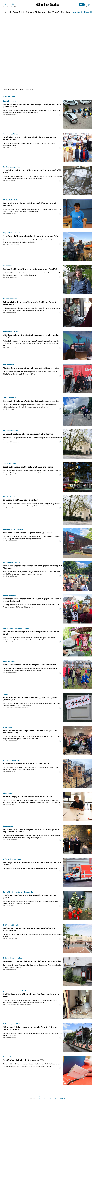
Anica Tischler (23, 708)
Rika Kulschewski (11, 115)
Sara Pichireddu (11, 708)
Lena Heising (10, 906)
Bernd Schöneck (11, 475)
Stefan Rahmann (11, 840)
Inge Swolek (10, 804)
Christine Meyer (11, 1004)
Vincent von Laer (11, 939)
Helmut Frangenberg (13, 442)
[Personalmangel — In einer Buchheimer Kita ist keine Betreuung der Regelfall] (77, 279)
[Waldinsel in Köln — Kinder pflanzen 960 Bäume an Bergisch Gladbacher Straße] (77, 674)
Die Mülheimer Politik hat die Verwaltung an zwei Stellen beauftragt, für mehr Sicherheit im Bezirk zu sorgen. (32, 1034)
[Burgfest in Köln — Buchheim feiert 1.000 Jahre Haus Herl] (77, 510)
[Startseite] (47, 4)
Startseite (6, 90)
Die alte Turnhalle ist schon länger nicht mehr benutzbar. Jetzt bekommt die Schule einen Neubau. (32, 935)
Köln (13, 90)
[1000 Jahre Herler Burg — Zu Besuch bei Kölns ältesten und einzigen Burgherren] (77, 444)
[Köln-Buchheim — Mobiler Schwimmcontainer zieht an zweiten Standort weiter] (77, 378)
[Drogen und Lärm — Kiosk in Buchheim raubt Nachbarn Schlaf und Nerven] (77, 477)
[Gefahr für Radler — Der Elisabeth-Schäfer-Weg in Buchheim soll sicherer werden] (77, 411)
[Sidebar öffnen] (5, 12)
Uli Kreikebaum (11, 147)
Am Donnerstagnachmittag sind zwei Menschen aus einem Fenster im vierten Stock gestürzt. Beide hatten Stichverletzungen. (30, 902)
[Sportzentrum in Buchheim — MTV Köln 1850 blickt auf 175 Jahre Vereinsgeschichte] (77, 543)
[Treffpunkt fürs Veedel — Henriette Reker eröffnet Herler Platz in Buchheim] (77, 773)
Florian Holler (10, 180)
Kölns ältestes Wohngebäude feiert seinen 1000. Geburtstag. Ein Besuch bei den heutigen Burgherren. (32, 439)
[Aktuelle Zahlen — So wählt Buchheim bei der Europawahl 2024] (77, 1070)
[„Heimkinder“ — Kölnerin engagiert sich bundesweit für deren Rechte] (77, 806)
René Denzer (10, 409)
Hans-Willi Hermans (12, 244)
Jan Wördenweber (26, 1004)
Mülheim (20, 90)
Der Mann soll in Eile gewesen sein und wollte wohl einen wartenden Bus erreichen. (30, 868)
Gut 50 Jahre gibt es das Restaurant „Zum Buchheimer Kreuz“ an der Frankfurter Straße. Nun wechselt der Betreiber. (32, 966)
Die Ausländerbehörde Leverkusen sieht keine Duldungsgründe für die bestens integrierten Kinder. (29, 144)
